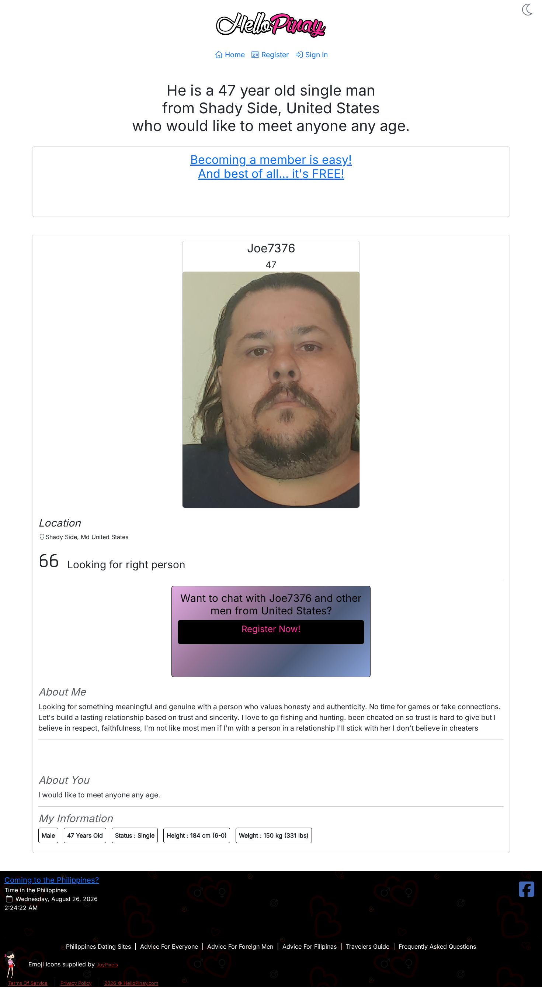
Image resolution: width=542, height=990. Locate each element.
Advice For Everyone (169, 946)
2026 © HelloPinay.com (131, 983)
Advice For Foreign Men (240, 946)
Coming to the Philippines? (51, 880)
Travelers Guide (367, 946)
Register (274, 54)
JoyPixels (107, 964)
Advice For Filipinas (309, 946)
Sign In (315, 54)
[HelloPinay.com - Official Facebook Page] (526, 893)
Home (234, 54)
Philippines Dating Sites (98, 946)
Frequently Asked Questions (437, 946)
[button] (528, 9)
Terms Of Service (28, 983)
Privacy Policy (75, 983)
